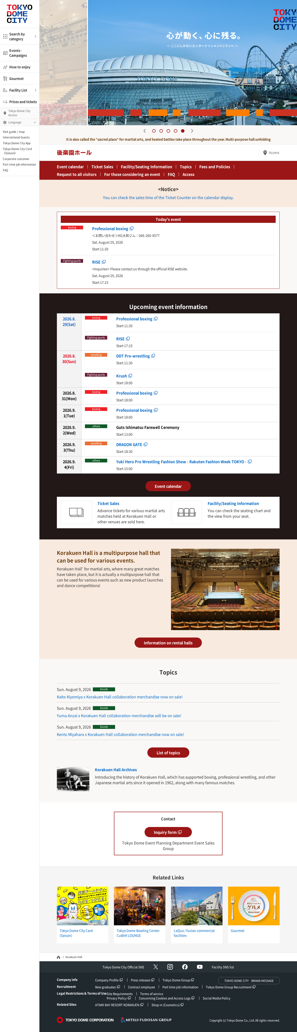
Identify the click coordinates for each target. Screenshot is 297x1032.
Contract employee (141, 987)
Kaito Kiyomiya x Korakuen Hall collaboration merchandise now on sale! (120, 696)
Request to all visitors (77, 174)
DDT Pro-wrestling (133, 355)
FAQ (5, 170)
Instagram (170, 967)
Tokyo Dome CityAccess (19, 113)
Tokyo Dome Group (176, 980)
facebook (185, 967)
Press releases (140, 980)
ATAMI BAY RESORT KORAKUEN (117, 1005)
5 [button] (182, 131)
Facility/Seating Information (146, 166)
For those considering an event (132, 174)
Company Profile (107, 980)
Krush (121, 375)
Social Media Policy (216, 998)
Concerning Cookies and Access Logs (164, 998)
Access (274, 152)
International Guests (16, 137)
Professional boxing (110, 228)
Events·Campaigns (18, 53)
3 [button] (168, 131)
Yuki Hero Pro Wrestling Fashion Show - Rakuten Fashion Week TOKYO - (181, 461)
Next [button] (192, 130)
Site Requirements (120, 993)
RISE (96, 261)
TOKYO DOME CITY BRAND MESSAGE (249, 981)
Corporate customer (16, 159)
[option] (168, 62)
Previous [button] (144, 130)
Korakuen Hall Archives (116, 769)
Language (14, 122)
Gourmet (16, 78)
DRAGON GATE (129, 444)
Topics (186, 166)
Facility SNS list (223, 967)
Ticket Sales (102, 166)
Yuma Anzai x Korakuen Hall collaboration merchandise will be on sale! (119, 715)
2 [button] (161, 131)
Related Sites (66, 1004)
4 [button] (175, 131)
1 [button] (154, 131)
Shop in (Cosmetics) (166, 1005)
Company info (67, 979)
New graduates (105, 987)
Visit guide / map (14, 132)
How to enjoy (19, 66)
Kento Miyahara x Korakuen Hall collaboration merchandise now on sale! (120, 734)
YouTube (200, 967)
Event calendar (70, 166)
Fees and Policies (214, 166)
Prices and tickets (23, 101)
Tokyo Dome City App (16, 143)
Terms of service (151, 993)
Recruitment (66, 986)
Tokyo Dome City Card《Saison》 (17, 151)
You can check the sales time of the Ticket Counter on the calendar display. (168, 197)
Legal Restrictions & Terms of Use (82, 993)
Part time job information (19, 164)
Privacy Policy (117, 998)
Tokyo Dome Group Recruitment (229, 987)
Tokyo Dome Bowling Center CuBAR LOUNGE (138, 933)
